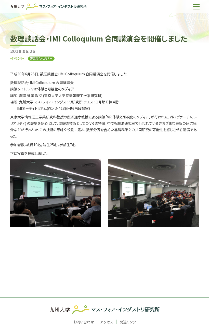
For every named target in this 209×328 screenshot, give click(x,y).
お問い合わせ (83, 322)
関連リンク (128, 322)
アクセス (106, 322)
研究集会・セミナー (41, 58)
